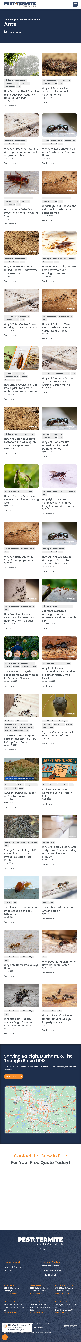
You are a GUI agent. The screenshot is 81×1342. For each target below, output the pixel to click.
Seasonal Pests (20, 80)
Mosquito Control (51, 1265)
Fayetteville (9, 721)
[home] (20, 4)
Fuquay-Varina (10, 316)
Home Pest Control (12, 83)
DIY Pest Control (56, 141)
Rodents (16, 667)
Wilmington (9, 80)
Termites (72, 259)
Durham (46, 141)
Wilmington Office (11, 1302)
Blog (11, 32)
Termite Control (50, 1274)
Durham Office (35, 1285)
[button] (75, 4)
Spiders (30, 727)
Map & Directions (10, 1293)
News (35, 785)
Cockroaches (10, 87)
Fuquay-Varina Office (64, 1285)
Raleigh (45, 727)
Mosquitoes (25, 83)
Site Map (48, 1332)
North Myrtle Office (62, 1302)
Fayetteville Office (37, 1302)
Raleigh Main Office (11, 1285)
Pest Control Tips (11, 727)
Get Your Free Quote (14, 1076)
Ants (18, 87)
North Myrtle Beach (50, 80)
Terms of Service (37, 1332)
